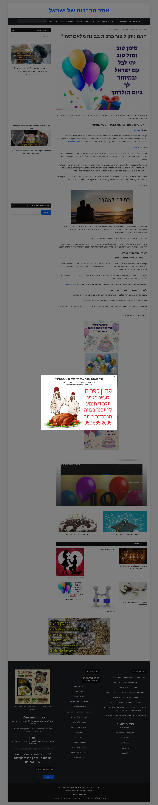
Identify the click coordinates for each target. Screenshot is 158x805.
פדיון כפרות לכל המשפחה (74, 385)
